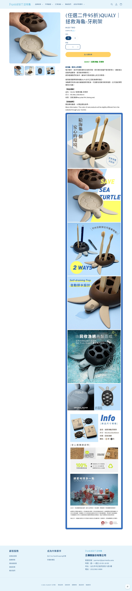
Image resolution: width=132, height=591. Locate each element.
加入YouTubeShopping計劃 (56, 556)
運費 (73, 30)
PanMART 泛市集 (51, 585)
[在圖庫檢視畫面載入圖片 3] (40, 70)
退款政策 (67, 585)
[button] (39, 4)
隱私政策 (60, 585)
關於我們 (12, 570)
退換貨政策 (13, 556)
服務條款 (12, 560)
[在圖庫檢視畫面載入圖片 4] (50, 70)
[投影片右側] (58, 70)
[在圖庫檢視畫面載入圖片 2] (29, 70)
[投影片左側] (11, 70)
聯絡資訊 (88, 585)
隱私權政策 (13, 563)
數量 (66, 42)
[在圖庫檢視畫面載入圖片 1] (19, 70)
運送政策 (12, 567)
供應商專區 (51, 560)
